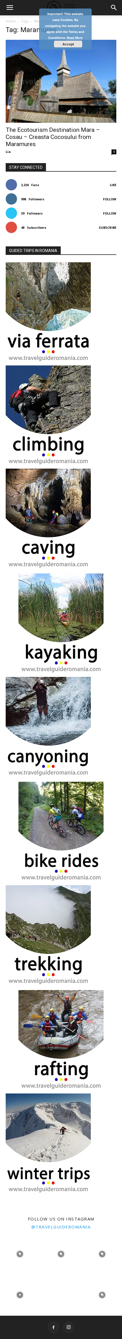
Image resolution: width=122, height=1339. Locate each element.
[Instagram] (68, 1327)
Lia (8, 151)
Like (113, 185)
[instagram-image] (20, 1253)
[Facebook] (53, 1327)
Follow (109, 199)
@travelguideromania (61, 1227)
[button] (10, 7)
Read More (75, 38)
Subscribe (107, 227)
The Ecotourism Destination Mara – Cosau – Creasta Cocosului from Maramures (53, 136)
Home (11, 21)
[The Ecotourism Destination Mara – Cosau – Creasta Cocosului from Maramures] (61, 81)
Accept (68, 44)
